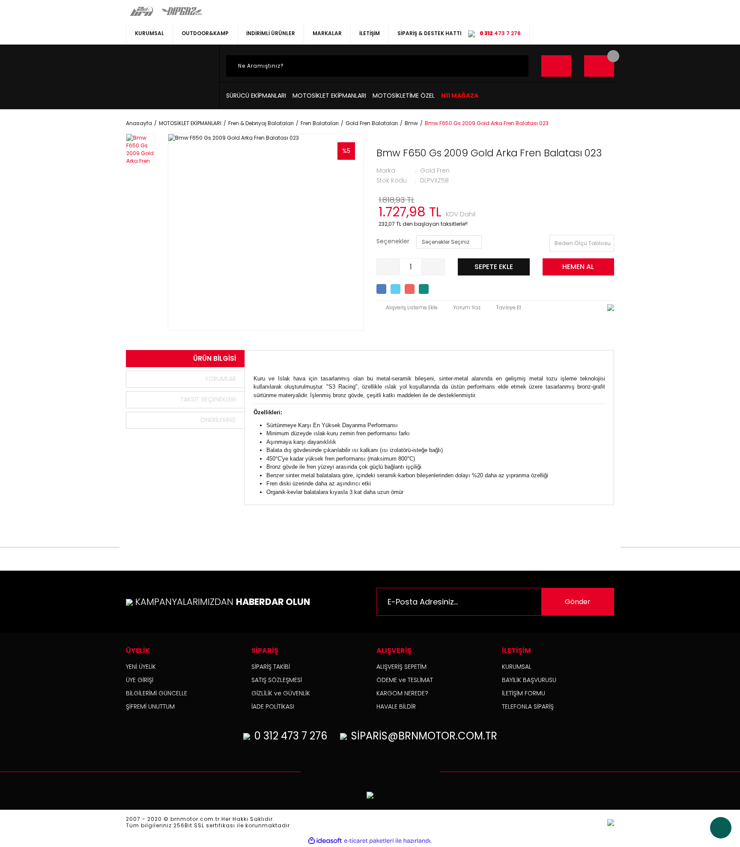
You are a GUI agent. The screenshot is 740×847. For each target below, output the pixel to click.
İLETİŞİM (369, 33)
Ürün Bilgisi (214, 358)
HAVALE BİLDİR (396, 706)
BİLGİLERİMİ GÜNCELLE (156, 693)
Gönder (578, 602)
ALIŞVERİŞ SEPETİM (401, 666)
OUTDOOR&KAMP (205, 33)
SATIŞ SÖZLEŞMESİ (276, 680)
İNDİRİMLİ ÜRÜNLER (270, 33)
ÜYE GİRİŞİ (139, 680)
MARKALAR (327, 33)
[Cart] (599, 66)
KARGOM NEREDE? (402, 693)
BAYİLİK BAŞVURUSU (529, 680)
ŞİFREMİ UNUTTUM (150, 706)
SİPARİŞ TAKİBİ (270, 666)
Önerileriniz (218, 420)
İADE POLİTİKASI (272, 706)
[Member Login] (556, 66)
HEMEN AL (578, 267)
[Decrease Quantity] (388, 267)
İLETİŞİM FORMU (523, 693)
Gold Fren (435, 170)
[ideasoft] (325, 841)
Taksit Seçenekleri (208, 399)
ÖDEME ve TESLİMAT (404, 680)
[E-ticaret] (369, 841)
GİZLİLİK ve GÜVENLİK (280, 693)
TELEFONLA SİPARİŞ (528, 706)
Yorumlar (220, 378)
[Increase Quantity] (433, 267)
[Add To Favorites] (407, 307)
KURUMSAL (149, 33)
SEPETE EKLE (493, 267)
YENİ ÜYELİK (141, 666)
